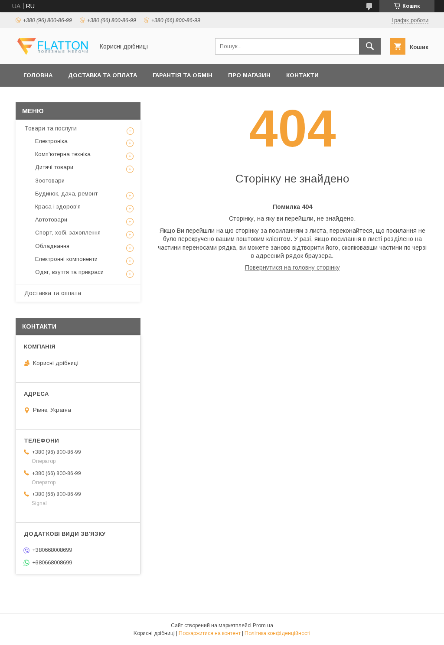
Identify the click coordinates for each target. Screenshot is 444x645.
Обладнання (52, 246)
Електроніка (51, 141)
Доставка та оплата (102, 75)
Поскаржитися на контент (210, 633)
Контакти (302, 75)
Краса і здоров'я (58, 206)
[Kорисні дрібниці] (52, 52)
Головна (37, 75)
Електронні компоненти (66, 259)
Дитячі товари (54, 167)
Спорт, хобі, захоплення (68, 232)
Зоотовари (50, 180)
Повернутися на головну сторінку (292, 267)
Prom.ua (263, 625)
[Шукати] (370, 46)
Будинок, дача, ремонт (66, 193)
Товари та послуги (50, 128)
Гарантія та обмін (182, 75)
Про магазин (249, 75)
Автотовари (51, 219)
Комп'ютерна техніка (63, 154)
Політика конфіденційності (277, 633)
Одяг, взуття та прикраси (69, 272)
